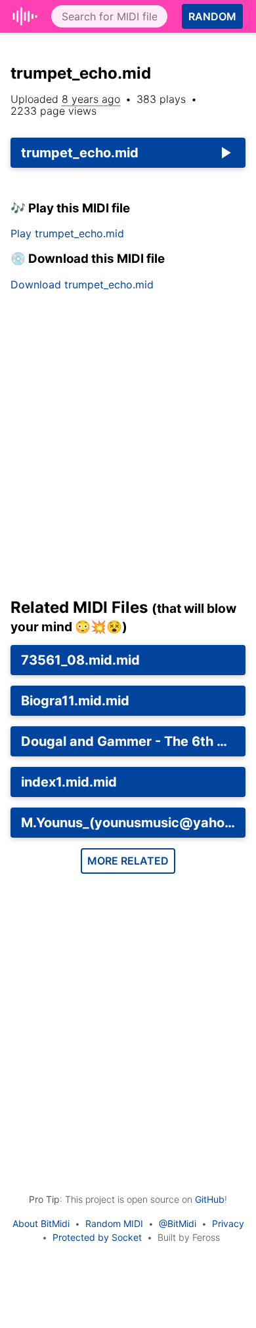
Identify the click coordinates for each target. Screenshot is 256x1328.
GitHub (209, 1199)
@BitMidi (177, 1223)
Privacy (228, 1223)
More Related (128, 860)
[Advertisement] (128, 449)
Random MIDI (114, 1223)
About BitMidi (41, 1223)
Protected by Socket (97, 1237)
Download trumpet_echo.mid (82, 284)
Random (212, 16)
